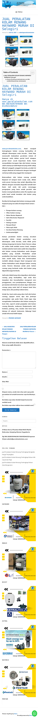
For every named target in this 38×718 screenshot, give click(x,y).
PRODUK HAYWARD (14, 318)
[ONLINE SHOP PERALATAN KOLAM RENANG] (19, 4)
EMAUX (4, 543)
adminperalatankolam (26, 32)
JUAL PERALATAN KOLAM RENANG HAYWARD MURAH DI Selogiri (17, 77)
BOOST (4, 582)
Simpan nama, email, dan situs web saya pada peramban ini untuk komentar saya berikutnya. (18, 393)
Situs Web (5, 382)
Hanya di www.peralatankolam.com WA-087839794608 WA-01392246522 (18, 80)
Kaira (15, 714)
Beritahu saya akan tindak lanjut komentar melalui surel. (17, 401)
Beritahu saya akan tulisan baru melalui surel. (18, 405)
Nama (4, 372)
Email (4, 377)
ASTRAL (4, 621)
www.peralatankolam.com (11, 149)
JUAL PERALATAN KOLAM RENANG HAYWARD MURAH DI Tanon (28, 329)
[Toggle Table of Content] (31, 73)
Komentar (6, 350)
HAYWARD (5, 504)
